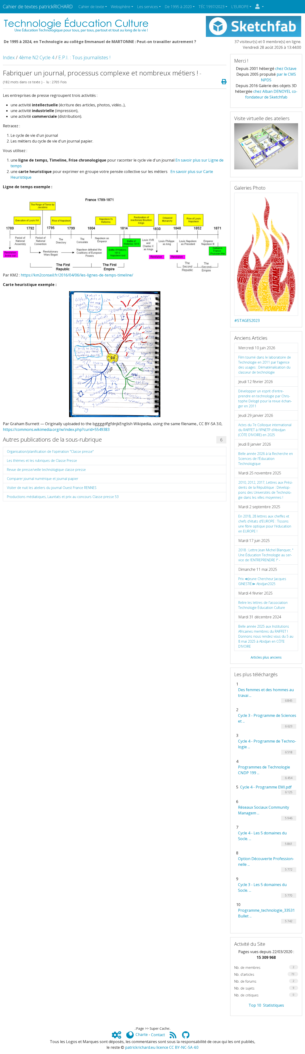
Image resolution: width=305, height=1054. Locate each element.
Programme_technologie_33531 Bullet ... (266, 913)
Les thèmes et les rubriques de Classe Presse (42, 460)
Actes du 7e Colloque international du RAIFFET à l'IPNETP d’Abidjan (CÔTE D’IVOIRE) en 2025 (264, 430)
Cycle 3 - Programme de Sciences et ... (267, 718)
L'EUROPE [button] (240, 6)
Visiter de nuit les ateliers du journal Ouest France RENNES (52, 487)
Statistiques (273, 1005)
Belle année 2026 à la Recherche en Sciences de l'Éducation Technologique (265, 458)
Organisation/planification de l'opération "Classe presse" (50, 451)
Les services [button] (147, 6)
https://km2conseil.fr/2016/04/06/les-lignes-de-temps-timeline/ (77, 275)
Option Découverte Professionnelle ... (266, 861)
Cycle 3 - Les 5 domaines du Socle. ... (262, 887)
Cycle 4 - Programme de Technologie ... (267, 744)
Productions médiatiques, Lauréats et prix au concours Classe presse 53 (63, 496)
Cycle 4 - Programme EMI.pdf (266, 787)
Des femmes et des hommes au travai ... (266, 692)
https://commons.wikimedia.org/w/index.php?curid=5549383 (56, 429)
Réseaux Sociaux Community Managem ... (263, 810)
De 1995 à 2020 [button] (178, 6)
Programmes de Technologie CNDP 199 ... (264, 769)
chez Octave (285, 68)
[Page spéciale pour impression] (222, 81)
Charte (142, 1034)
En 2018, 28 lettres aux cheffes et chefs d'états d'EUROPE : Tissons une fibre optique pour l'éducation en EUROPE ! (264, 523)
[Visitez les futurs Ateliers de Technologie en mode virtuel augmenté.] (266, 145)
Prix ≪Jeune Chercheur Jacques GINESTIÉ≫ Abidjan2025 (262, 581)
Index (9, 57)
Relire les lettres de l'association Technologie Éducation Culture (263, 605)
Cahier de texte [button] (91, 6)
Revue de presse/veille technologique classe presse (46, 469)
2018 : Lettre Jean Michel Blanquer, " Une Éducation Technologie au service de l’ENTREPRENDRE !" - (265, 555)
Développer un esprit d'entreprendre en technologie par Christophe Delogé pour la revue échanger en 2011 (265, 398)
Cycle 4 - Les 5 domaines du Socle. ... (262, 835)
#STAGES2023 (247, 320)
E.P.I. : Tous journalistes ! (84, 57)
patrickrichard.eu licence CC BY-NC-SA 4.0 (161, 1047)
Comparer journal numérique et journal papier (42, 478)
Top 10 (255, 1005)
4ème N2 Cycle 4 (36, 57)
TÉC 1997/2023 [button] (211, 6)
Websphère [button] (120, 6)
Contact (158, 1034)
